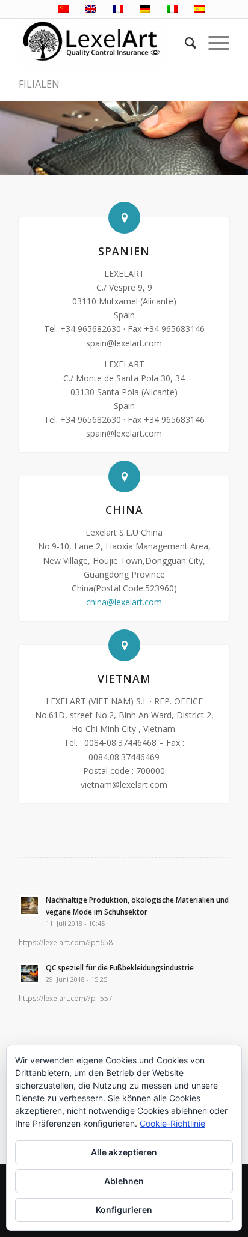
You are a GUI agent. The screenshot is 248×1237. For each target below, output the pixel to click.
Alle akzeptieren (124, 1152)
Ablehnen (124, 1181)
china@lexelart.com (124, 602)
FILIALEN (39, 84)
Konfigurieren (124, 1210)
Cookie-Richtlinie (172, 1123)
